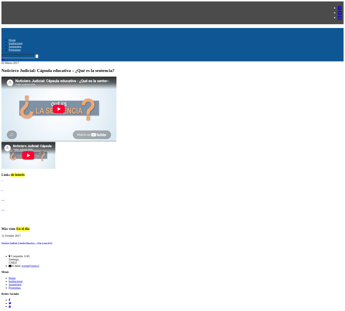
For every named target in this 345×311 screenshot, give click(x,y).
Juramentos (15, 46)
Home (12, 40)
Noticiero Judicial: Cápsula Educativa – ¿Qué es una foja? (26, 243)
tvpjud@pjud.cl (30, 265)
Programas (15, 49)
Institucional (15, 43)
